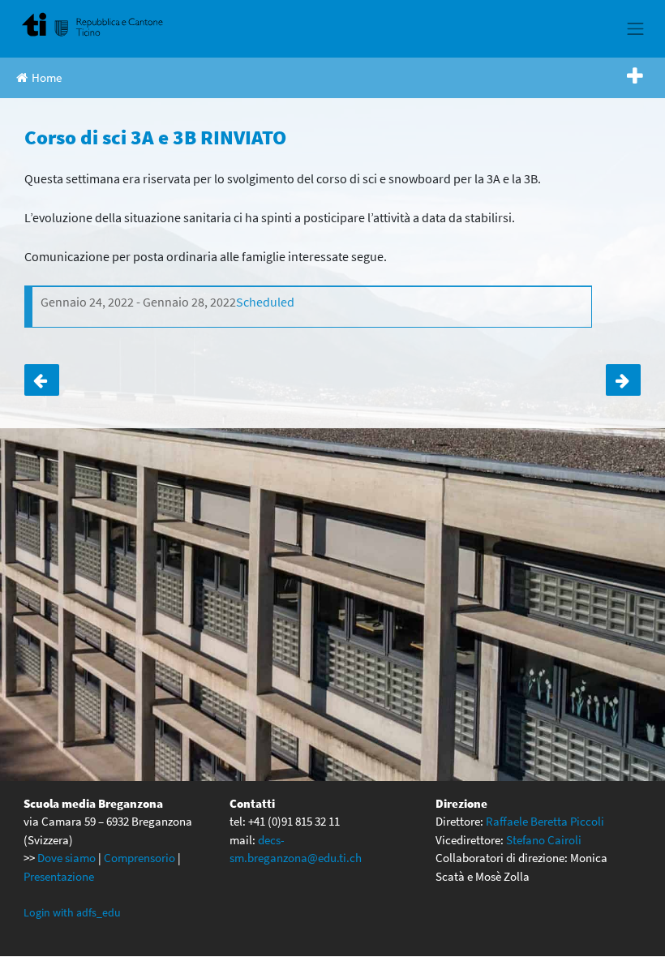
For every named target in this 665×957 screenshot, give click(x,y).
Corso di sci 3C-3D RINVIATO (623, 380)
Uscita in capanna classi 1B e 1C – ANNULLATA (41, 380)
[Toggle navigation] (635, 28)
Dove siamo (66, 857)
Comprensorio (139, 857)
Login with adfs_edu (72, 912)
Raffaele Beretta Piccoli (545, 821)
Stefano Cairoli (543, 840)
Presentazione (59, 876)
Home (47, 77)
